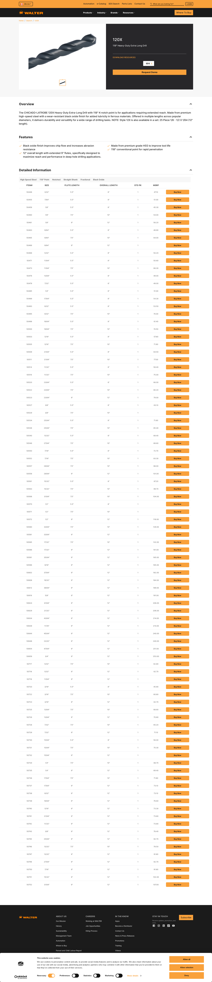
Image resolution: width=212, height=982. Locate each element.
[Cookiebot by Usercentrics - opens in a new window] (21, 977)
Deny (186, 975)
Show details (132, 976)
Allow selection (186, 967)
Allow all (186, 959)
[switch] (75, 976)
